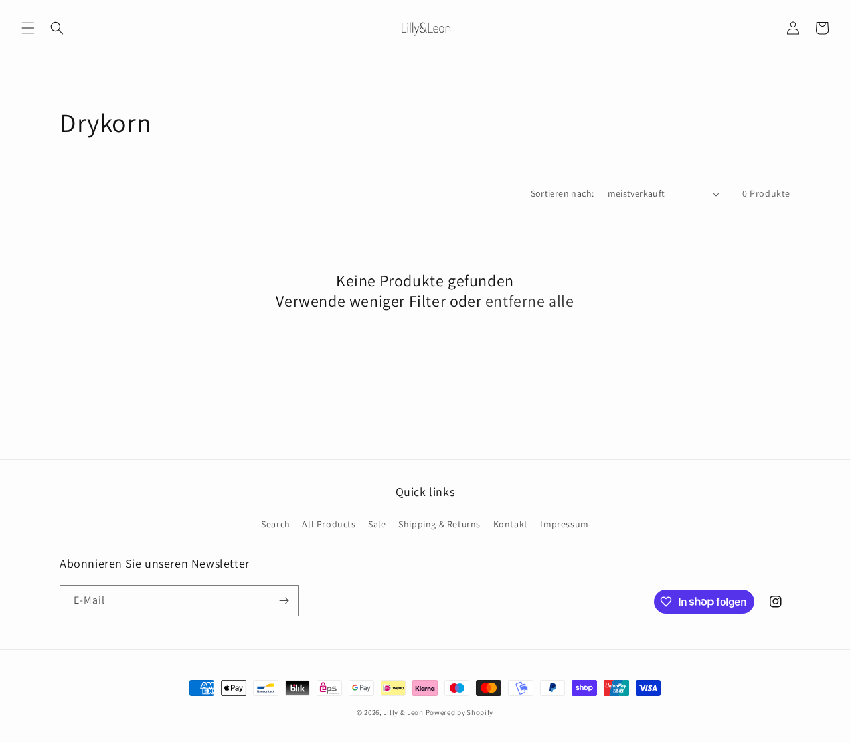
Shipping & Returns (439, 524)
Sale (377, 524)
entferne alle (529, 301)
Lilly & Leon (403, 712)
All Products (328, 524)
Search (275, 524)
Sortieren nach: (562, 193)
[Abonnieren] (283, 600)
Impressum (564, 524)
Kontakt (510, 524)
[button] (27, 27)
